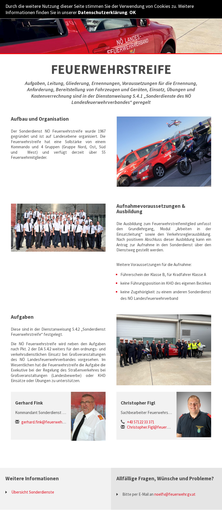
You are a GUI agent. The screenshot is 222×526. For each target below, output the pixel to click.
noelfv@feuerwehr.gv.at (174, 494)
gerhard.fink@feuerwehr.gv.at (46, 422)
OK (132, 12)
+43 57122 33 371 (140, 422)
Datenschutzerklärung (102, 12)
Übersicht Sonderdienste (32, 492)
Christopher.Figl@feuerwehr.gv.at (155, 427)
